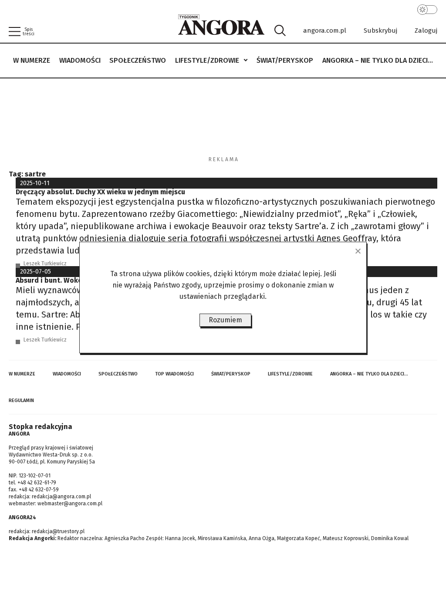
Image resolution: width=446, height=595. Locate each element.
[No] (357, 251)
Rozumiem (225, 320)
